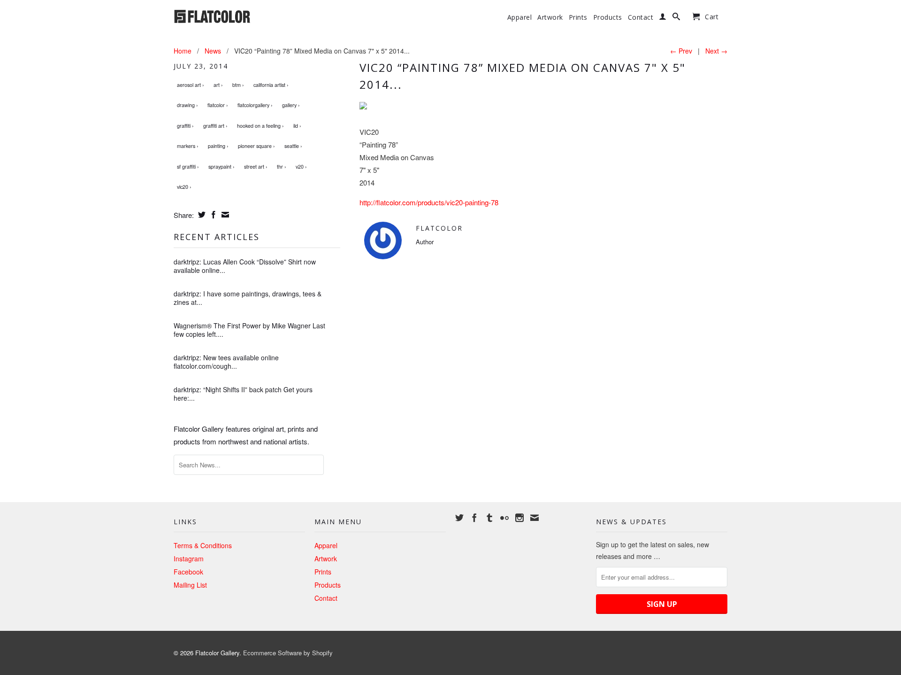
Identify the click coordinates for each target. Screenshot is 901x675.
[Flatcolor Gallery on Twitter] (459, 517)
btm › (238, 84)
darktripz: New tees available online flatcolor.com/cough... (226, 361)
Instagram (189, 558)
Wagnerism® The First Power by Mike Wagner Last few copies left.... (249, 329)
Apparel (519, 17)
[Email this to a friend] (224, 214)
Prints (578, 17)
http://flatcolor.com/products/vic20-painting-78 (428, 202)
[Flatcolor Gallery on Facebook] (474, 517)
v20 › (301, 166)
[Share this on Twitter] (201, 214)
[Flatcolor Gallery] (239, 15)
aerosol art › (190, 84)
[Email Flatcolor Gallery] (534, 517)
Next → (716, 50)
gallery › (291, 105)
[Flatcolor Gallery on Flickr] (504, 517)
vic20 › (184, 186)
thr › (281, 166)
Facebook (188, 571)
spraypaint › (221, 166)
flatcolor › (217, 105)
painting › (218, 145)
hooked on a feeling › (260, 125)
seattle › (293, 145)
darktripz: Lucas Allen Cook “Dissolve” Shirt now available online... (245, 265)
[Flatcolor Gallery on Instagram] (519, 517)
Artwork (550, 17)
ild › (297, 125)
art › (218, 84)
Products (607, 17)
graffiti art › (215, 125)
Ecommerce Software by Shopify (288, 652)
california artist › (271, 84)
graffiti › (185, 125)
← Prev (681, 50)
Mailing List (190, 585)
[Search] (676, 18)
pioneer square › (256, 145)
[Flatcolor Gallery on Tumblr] (489, 517)
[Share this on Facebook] (212, 214)
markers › (188, 145)
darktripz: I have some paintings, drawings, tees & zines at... (247, 297)
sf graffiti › (188, 166)
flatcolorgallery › (255, 105)
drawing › (187, 105)
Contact (641, 17)
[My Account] (663, 18)
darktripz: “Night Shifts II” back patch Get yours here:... (243, 393)
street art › (255, 166)
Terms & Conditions (203, 545)
